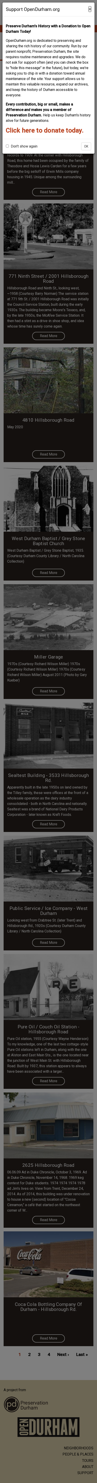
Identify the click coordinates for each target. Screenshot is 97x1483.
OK (86, 146)
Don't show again (23, 146)
